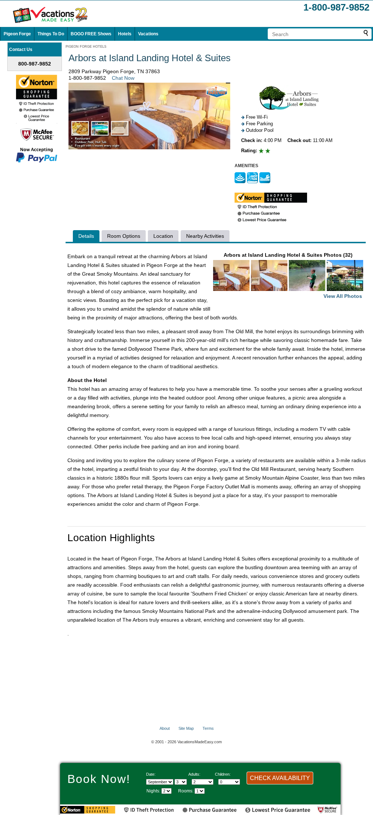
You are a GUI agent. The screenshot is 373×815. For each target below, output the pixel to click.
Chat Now (123, 78)
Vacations (148, 33)
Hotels (124, 33)
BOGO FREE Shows (91, 33)
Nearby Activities (205, 236)
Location (163, 236)
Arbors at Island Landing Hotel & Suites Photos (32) (293, 275)
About (165, 728)
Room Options (123, 236)
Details (86, 236)
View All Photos (342, 296)
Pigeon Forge (17, 33)
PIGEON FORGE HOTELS (86, 46)
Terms (208, 728)
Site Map (186, 728)
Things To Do (51, 33)
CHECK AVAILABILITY (280, 778)
